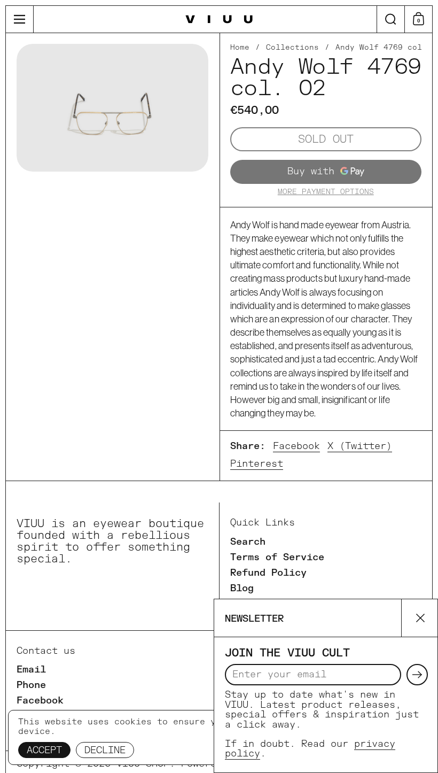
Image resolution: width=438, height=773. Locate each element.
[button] (390, 19)
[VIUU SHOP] (219, 20)
